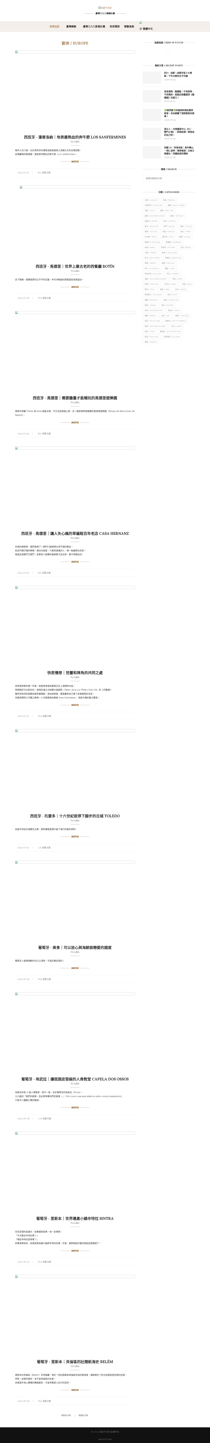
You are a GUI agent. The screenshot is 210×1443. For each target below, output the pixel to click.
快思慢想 (115, 26)
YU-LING (75, 141)
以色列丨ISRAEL (170, 284)
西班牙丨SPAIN (174, 311)
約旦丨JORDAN (173, 274)
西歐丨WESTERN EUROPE (155, 326)
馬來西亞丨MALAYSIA (153, 274)
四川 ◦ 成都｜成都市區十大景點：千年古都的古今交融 (178, 74)
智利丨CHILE (150, 289)
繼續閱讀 (75, 161)
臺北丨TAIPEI (185, 232)
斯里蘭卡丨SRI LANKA (153, 295)
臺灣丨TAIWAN (150, 342)
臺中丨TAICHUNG (151, 226)
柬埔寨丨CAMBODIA (173, 242)
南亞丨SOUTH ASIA (152, 321)
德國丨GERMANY (151, 300)
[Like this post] (124, 172)
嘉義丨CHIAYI (170, 269)
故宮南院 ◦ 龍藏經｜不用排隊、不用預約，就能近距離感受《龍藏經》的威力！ (179, 94)
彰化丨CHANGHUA (152, 269)
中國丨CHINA (177, 279)
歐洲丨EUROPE (167, 305)
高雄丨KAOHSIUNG (170, 300)
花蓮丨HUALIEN (151, 200)
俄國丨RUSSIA (184, 237)
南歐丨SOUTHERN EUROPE (156, 279)
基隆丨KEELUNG (166, 211)
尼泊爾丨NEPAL (151, 237)
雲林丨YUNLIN (186, 226)
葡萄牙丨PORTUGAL (152, 242)
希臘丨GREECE (150, 263)
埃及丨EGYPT (172, 295)
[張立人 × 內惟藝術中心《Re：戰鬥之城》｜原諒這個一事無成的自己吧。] (152, 134)
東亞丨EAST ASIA (151, 337)
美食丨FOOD (150, 332)
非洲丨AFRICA (180, 289)
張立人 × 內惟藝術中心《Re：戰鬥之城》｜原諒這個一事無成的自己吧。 (179, 132)
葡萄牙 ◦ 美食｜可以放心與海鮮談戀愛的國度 (75, 947)
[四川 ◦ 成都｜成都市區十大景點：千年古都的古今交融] (152, 77)
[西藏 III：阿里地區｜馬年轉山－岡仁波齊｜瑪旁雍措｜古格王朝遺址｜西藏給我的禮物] (152, 152)
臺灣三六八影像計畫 (94, 26)
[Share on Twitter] (131, 172)
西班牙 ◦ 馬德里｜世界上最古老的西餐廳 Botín (75, 266)
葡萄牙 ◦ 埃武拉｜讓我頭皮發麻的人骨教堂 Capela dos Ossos (75, 1079)
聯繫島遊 (129, 26)
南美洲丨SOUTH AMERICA (175, 321)
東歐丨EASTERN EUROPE (155, 216)
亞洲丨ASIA (165, 316)
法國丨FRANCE (151, 253)
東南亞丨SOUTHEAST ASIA (170, 332)
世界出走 (54, 26)
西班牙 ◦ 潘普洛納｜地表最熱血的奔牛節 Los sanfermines (75, 137)
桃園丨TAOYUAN (168, 263)
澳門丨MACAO (169, 226)
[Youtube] (168, 51)
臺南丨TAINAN (150, 305)
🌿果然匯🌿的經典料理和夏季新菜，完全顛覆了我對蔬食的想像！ (179, 113)
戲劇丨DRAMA (150, 316)
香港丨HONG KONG (169, 253)
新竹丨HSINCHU (169, 221)
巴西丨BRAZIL (185, 248)
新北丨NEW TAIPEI (152, 258)
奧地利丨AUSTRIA (168, 248)
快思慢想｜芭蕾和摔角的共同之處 (75, 672)
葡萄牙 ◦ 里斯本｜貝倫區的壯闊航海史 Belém (75, 1361)
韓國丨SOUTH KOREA (176, 205)
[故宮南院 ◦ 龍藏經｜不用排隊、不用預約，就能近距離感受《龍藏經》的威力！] (152, 96)
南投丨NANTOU (168, 232)
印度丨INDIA (187, 284)
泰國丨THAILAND (182, 316)
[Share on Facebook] (128, 172)
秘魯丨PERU (165, 289)
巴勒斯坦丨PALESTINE (153, 205)
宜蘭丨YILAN (150, 211)
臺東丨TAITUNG (151, 232)
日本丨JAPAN (176, 326)
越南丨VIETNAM (176, 216)
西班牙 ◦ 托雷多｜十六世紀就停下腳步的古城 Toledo (75, 816)
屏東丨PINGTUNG (152, 284)
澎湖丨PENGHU (169, 200)
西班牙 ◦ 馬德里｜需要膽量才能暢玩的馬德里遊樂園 (75, 398)
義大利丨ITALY (168, 237)
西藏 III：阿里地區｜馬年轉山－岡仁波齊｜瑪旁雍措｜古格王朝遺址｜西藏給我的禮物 (179, 150)
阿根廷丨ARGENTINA (173, 258)
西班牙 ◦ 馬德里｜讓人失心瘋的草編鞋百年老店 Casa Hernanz (75, 533)
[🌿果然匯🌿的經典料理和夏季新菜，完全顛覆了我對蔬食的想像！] (152, 115)
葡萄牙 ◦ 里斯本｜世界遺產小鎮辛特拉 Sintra (75, 1218)
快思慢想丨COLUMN (172, 337)
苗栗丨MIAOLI (150, 248)
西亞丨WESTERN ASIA (153, 311)
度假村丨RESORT (151, 221)
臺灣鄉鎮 (71, 26)
